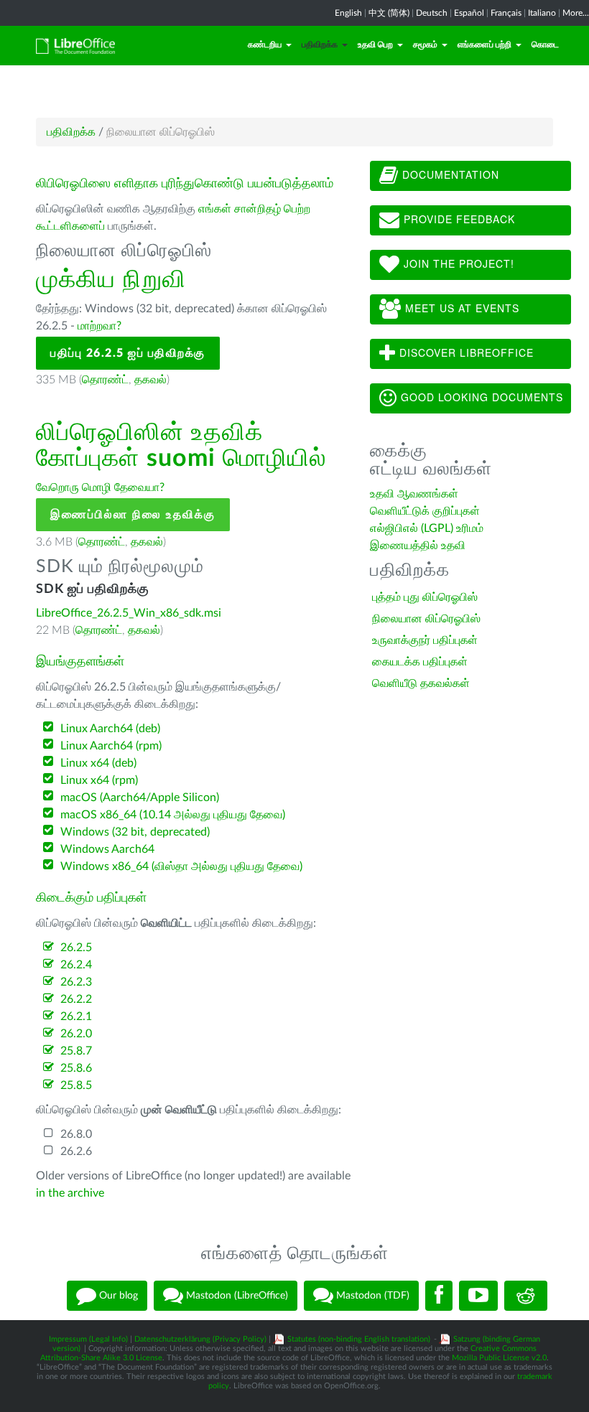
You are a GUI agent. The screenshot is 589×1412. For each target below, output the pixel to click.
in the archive (70, 1193)
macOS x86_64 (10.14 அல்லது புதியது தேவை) (172, 814)
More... (575, 13)
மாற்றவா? (99, 326)
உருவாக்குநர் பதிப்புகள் (425, 640)
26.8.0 (76, 1134)
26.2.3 (76, 982)
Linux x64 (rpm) (99, 780)
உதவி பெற (375, 44)
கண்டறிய (265, 44)
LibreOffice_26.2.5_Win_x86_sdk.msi (128, 613)
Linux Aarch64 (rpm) (111, 746)
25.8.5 (76, 1085)
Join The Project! (457, 263)
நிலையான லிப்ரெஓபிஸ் (426, 619)
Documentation (449, 174)
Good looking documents (480, 397)
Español (469, 13)
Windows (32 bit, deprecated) (135, 832)
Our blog (117, 1295)
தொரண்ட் (105, 379)
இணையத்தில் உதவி (417, 545)
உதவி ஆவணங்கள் (414, 494)
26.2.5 (76, 947)
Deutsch (431, 13)
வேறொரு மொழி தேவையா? (100, 487)
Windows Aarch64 (107, 849)
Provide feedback (457, 219)
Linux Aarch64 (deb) (110, 728)
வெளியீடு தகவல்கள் (421, 683)
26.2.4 (76, 965)
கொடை (545, 44)
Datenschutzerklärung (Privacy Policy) (200, 1339)
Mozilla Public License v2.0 (499, 1358)
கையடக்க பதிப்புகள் (420, 662)
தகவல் (150, 379)
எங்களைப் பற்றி (484, 44)
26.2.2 (76, 999)
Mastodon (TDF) (371, 1295)
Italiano (542, 13)
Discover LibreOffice (465, 352)
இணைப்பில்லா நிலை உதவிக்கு (132, 514)
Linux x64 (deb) (98, 763)
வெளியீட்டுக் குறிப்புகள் (425, 511)
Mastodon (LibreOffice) (235, 1295)
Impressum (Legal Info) (88, 1339)
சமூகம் (425, 44)
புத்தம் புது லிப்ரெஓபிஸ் (425, 597)
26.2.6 (76, 1151)
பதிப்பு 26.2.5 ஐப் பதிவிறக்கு (127, 353)
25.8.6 (76, 1068)
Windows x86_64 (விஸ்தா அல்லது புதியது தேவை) (181, 866)
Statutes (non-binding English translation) (358, 1339)
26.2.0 (76, 1033)
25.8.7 (76, 1051)
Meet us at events (460, 308)
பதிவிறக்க (320, 44)
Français (506, 13)
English (348, 13)
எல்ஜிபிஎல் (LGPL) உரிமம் (426, 528)
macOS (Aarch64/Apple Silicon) (139, 797)
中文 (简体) (388, 13)
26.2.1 (76, 1016)
